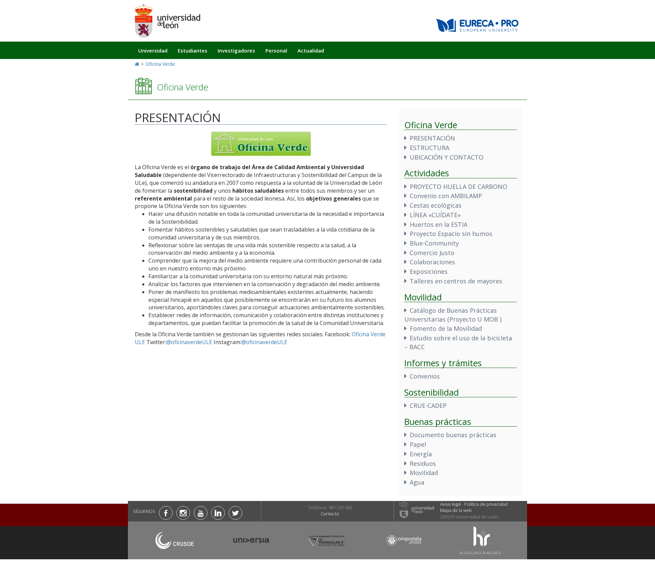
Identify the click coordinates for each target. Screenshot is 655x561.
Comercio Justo (432, 253)
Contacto (330, 514)
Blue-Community (434, 243)
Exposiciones (429, 271)
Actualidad (310, 50)
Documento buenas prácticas (453, 435)
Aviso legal (450, 504)
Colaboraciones (432, 262)
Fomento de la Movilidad (446, 328)
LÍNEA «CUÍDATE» (435, 215)
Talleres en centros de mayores (456, 281)
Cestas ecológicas (436, 205)
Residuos (423, 463)
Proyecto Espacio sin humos (451, 234)
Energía (421, 454)
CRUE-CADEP (428, 405)
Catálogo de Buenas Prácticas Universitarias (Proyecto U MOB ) (452, 314)
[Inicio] (167, 20)
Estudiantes (192, 50)
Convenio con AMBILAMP (446, 196)
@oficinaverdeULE (189, 342)
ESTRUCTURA (429, 148)
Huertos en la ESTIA (438, 224)
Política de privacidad (486, 504)
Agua (417, 482)
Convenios (425, 376)
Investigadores (236, 50)
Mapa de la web (456, 510)
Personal (276, 50)
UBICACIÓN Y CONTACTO (446, 157)
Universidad (153, 50)
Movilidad (424, 473)
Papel (418, 444)
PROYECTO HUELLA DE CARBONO (458, 186)
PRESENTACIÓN (432, 138)
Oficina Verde (160, 64)
